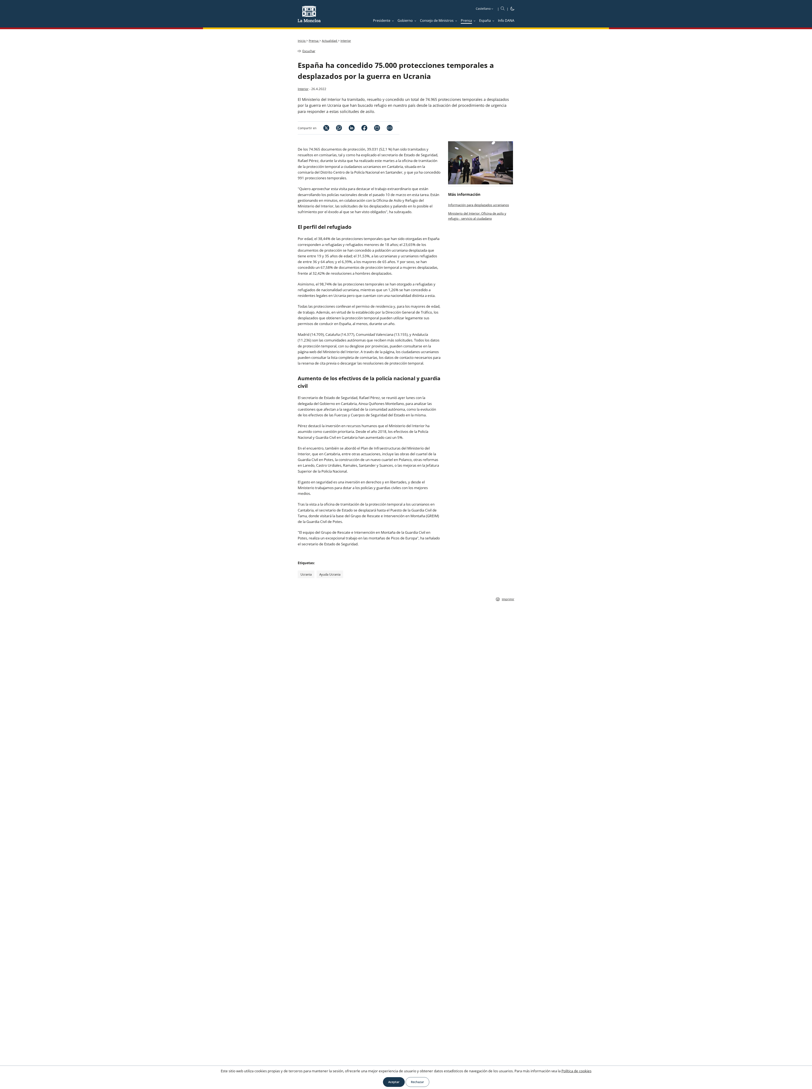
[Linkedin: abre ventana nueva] (348, 128)
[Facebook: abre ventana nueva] (361, 128)
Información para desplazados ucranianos (478, 205)
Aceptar (393, 1082)
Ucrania (306, 574)
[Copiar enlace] (390, 128)
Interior (345, 41)
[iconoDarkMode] (512, 9)
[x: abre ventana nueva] (323, 128)
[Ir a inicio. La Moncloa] (309, 16)
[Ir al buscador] (503, 8)
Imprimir (508, 599)
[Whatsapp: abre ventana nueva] (335, 128)
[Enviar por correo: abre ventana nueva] (373, 128)
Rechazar (417, 1082)
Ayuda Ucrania (329, 574)
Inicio (302, 41)
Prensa (314, 41)
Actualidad (330, 41)
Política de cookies (576, 1070)
